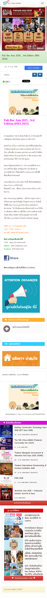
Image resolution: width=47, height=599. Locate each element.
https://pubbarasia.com (19, 246)
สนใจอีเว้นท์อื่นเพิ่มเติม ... (23, 502)
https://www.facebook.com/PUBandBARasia (31, 414)
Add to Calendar (33, 68)
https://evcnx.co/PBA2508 (13, 185)
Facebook (31, 268)
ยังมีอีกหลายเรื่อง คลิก (23, 578)
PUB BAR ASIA (18, 249)
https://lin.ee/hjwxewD (18, 242)
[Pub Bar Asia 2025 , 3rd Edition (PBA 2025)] (23, 29)
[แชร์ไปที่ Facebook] (11, 258)
